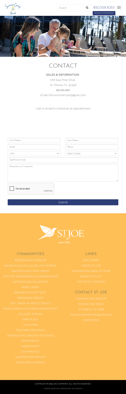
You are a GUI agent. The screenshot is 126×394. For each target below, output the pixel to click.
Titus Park (30, 325)
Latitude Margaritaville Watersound (30, 276)
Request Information (104, 13)
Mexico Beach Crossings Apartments (30, 309)
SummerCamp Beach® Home (91, 271)
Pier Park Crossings (30, 330)
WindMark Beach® (30, 298)
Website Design (50, 389)
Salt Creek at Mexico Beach (30, 303)
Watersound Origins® (30, 260)
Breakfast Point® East (30, 292)
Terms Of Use (91, 266)
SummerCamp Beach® (30, 357)
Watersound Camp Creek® (30, 271)
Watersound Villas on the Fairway (30, 266)
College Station (30, 314)
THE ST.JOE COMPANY (91, 282)
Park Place (30, 319)
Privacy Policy (91, 276)
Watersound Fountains (30, 282)
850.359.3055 (104, 8)
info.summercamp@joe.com (91, 315)
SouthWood (30, 352)
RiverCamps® (30, 346)
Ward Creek (30, 287)
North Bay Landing (30, 362)
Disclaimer (91, 260)
